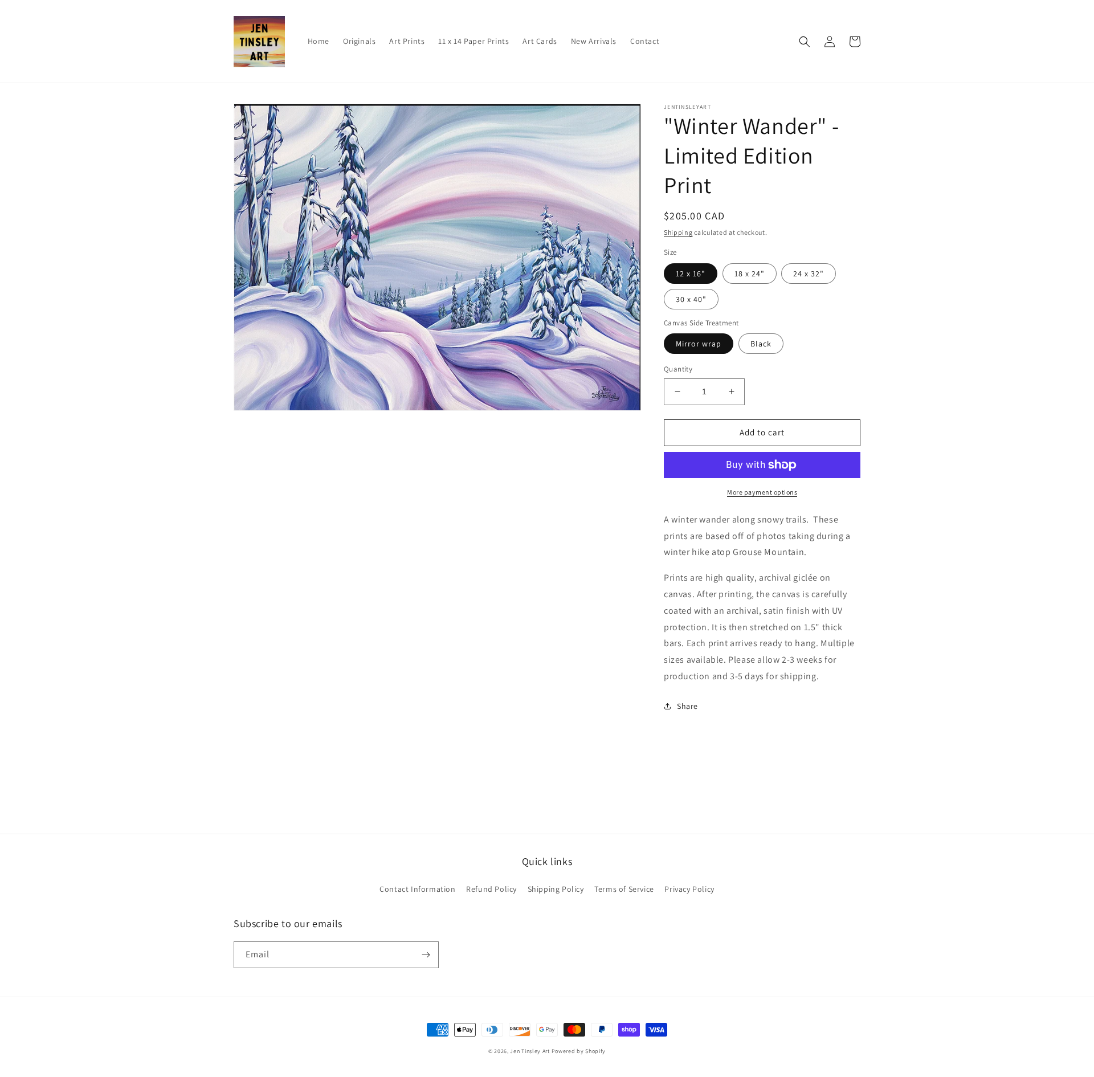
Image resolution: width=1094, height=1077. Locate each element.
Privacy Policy (689, 889)
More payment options (762, 492)
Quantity (678, 369)
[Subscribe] (425, 954)
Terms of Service (624, 889)
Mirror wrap (698, 343)
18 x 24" (749, 273)
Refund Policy (491, 889)
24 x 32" (808, 273)
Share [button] (687, 706)
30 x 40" (691, 299)
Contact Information (417, 889)
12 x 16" (690, 273)
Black (760, 343)
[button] (804, 41)
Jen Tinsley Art (530, 1051)
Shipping (678, 232)
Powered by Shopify (579, 1051)
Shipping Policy (556, 889)
